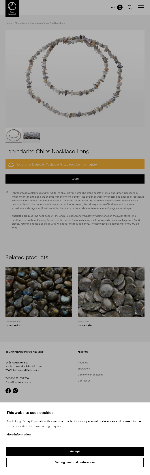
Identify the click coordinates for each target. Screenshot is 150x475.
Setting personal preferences (75, 462)
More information (18, 434)
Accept (75, 451)
